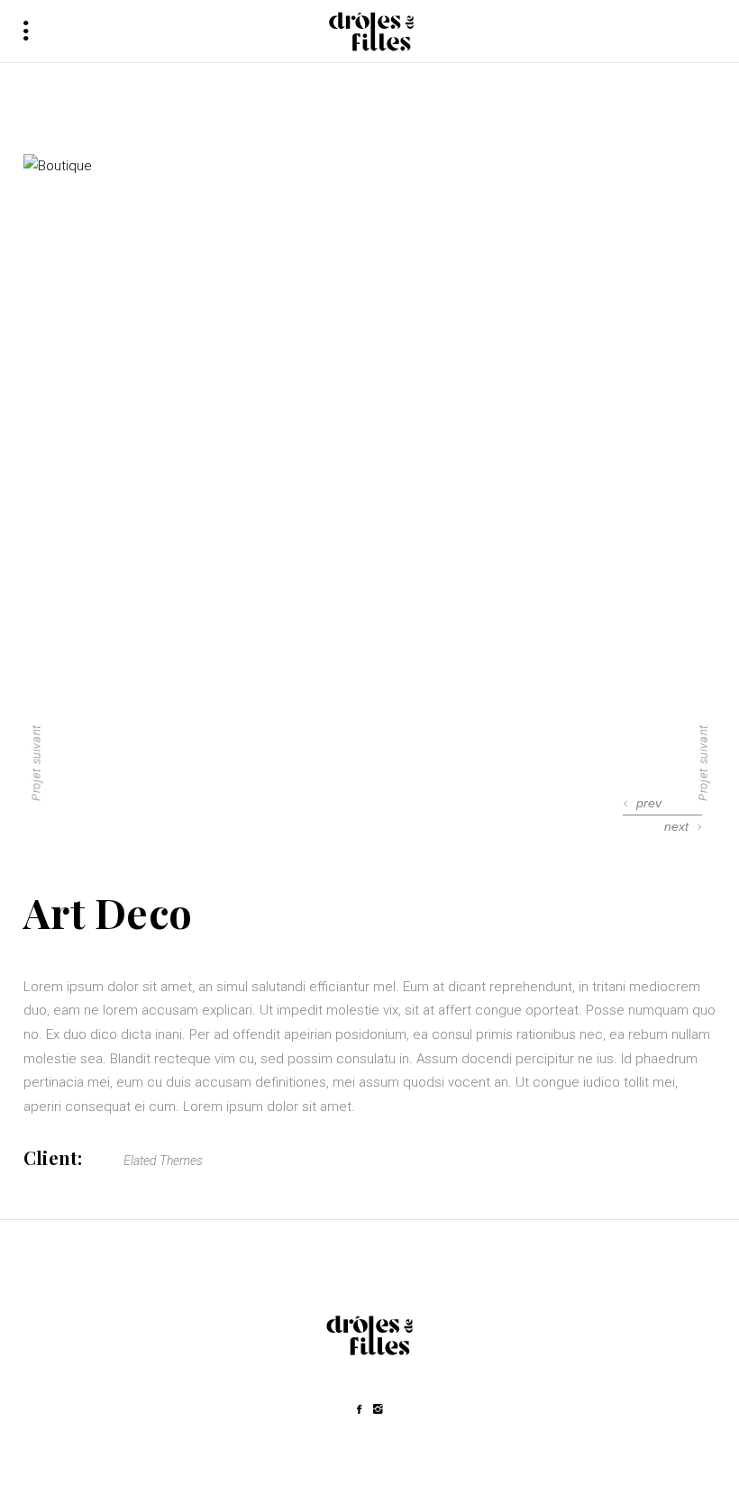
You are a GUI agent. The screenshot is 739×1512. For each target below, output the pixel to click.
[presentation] (642, 803)
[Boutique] (369, 166)
